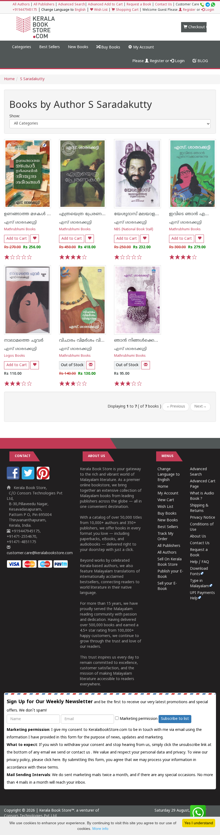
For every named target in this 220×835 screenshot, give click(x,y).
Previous (175, 406)
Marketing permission (138, 719)
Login (209, 10)
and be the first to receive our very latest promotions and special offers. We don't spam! (107, 706)
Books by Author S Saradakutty (80, 105)
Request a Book (139, 5)
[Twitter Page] (29, 478)
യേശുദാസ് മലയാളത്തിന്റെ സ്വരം (149, 214)
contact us (81, 752)
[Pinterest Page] (44, 478)
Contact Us (163, 5)
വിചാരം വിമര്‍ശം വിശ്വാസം (87, 340)
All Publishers (44, 5)
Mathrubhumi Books (20, 230)
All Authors (21, 5)
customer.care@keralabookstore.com (40, 553)
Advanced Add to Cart (105, 5)
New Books (78, 47)
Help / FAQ (199, 562)
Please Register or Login (158, 61)
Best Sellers (49, 47)
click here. (53, 760)
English (80, 10)
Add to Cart (16, 238)
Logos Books (14, 356)
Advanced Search (71, 5)
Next (200, 406)
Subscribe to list (175, 719)
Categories (21, 47)
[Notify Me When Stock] (90, 365)
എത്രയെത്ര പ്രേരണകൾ (85, 214)
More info (100, 828)
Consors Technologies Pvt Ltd (30, 816)
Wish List (100, 10)
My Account (143, 47)
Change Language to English (168, 474)
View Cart (165, 500)
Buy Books (110, 47)
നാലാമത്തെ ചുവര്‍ (23, 340)
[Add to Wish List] (34, 239)
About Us (198, 536)
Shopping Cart (126, 10)
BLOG (202, 61)
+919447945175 (25, 10)
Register (189, 10)
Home (9, 79)
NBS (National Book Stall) (133, 230)
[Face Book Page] (14, 478)
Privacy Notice (202, 517)
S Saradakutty (32, 79)
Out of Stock (72, 365)
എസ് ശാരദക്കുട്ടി (20, 222)
